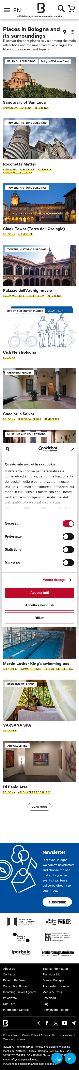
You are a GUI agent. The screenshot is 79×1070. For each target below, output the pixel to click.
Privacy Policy (11, 1035)
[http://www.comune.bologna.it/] (21, 956)
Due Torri (9, 1004)
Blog (46, 1004)
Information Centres (16, 1010)
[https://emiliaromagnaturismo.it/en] (58, 956)
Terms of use (65, 1035)
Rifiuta (40, 618)
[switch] (68, 536)
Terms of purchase (14, 1039)
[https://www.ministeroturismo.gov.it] (21, 925)
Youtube (64, 1023)
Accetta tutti (39, 592)
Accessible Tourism (56, 986)
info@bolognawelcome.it (25, 1059)
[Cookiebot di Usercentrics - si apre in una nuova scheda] (42, 449)
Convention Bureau (15, 986)
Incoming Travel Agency (19, 992)
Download (49, 998)
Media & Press (52, 992)
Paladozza (10, 998)
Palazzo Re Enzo (14, 980)
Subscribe (57, 902)
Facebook (46, 1023)
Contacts (9, 974)
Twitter (55, 1023)
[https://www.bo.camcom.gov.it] (57, 941)
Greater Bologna (53, 980)
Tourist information (55, 968)
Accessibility (48, 1035)
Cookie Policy (30, 1035)
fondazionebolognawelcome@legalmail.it (33, 1063)
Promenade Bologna (56, 1010)
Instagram (37, 1023)
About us (9, 968)
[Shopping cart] (71, 8)
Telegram (73, 1023)
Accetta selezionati (39, 605)
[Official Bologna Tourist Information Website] (41, 8)
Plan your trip (52, 974)
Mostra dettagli (54, 580)
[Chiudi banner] (72, 449)
